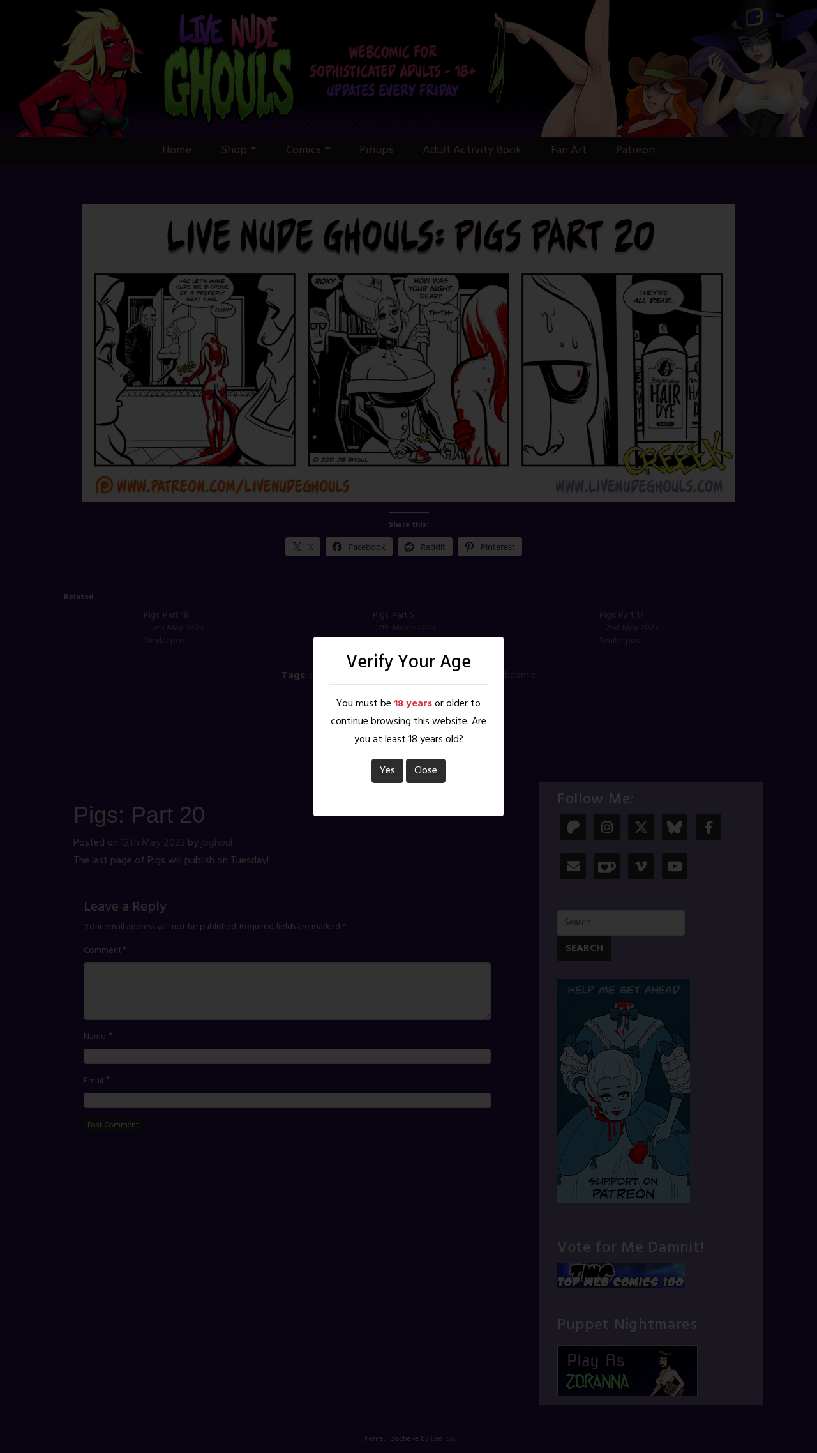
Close (425, 771)
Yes (387, 771)
